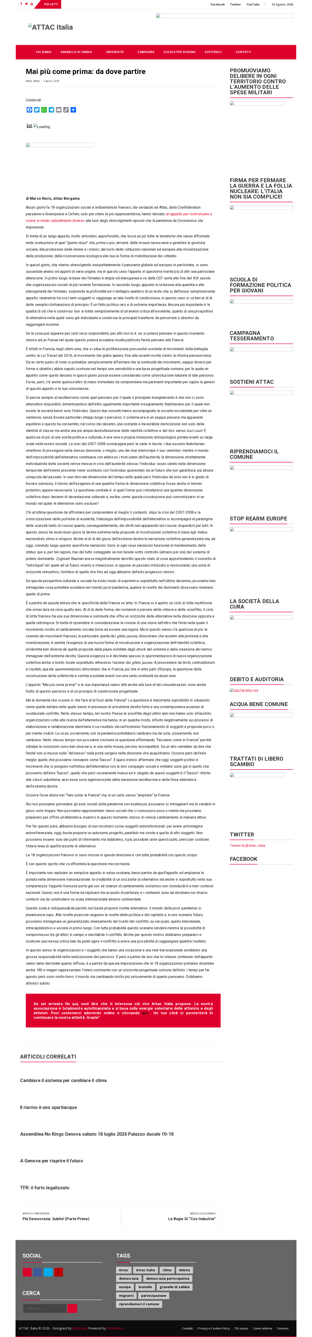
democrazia (129, 1278)
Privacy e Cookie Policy (214, 1328)
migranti (126, 1295)
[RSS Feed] (27, 1272)
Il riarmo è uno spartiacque (48, 1107)
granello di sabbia (175, 1287)
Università (115, 52)
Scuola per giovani (180, 52)
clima (167, 1270)
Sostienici (213, 52)
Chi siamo (44, 52)
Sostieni (282, 1328)
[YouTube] (58, 1272)
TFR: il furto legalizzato (45, 1187)
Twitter (235, 4)
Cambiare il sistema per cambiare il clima (63, 1080)
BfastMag (79, 1328)
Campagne (146, 52)
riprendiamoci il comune (139, 1304)
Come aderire (262, 1328)
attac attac (33, 81)
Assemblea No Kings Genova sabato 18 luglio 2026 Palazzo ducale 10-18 (97, 1134)
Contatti (243, 52)
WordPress (115, 1328)
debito (184, 1270)
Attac (124, 1270)
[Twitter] (48, 1272)
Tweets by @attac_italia (247, 845)
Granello (145, 1287)
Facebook (218, 4)
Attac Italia (145, 1270)
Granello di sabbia (76, 52)
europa (125, 1287)
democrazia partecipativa (167, 1278)
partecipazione (153, 1295)
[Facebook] (37, 1272)
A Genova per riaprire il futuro (51, 1161)
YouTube (253, 4)
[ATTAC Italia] (23, 52)
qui (146, 1013)
